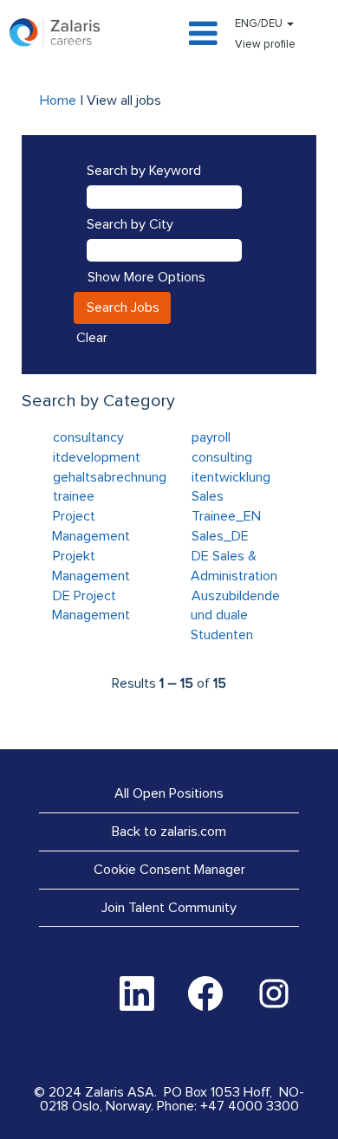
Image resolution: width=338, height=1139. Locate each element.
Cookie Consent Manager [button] (169, 870)
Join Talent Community (169, 908)
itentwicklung (231, 477)
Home (58, 100)
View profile (265, 44)
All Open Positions (169, 793)
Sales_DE (220, 536)
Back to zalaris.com (169, 831)
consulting (222, 457)
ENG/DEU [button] (260, 23)
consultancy (88, 437)
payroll (211, 437)
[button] (169, 35)
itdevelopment (96, 457)
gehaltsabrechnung (109, 477)
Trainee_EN (226, 516)
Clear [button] (91, 338)
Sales (208, 496)
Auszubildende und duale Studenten (235, 616)
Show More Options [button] (146, 277)
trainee (73, 496)
